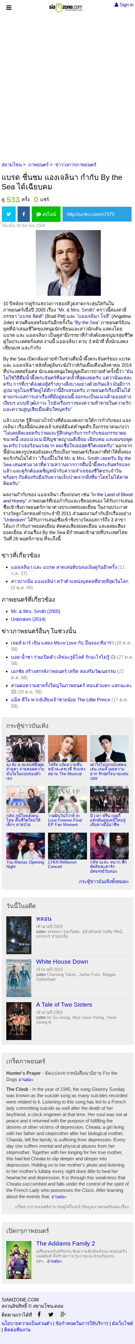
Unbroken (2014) (28, 619)
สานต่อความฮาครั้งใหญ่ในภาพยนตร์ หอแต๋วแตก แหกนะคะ (71, 685)
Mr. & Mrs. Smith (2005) (35, 611)
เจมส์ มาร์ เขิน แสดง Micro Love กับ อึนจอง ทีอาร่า (62, 642)
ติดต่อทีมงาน (17, 1329)
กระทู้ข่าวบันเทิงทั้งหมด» (104, 881)
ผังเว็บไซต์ (122, 1323)
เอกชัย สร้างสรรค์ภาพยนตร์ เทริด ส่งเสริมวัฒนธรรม (63, 671)
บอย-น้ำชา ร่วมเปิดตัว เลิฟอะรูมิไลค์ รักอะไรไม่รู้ (60, 657)
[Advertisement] (67, 85)
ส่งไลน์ (48, 214)
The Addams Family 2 (65, 1243)
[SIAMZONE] (65, 6)
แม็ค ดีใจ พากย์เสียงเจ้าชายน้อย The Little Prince (60, 699)
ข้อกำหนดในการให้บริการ (82, 1323)
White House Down (62, 961)
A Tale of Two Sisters (64, 1004)
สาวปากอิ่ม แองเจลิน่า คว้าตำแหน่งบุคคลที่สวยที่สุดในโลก (69, 581)
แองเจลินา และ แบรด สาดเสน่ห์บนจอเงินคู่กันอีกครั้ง (64, 567)
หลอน (43, 918)
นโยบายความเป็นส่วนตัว (27, 1323)
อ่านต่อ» (26, 1079)
